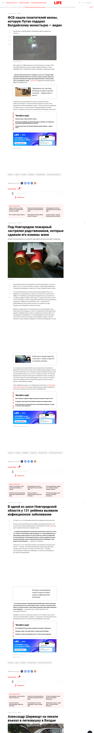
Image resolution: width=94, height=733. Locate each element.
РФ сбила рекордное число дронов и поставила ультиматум (53, 494)
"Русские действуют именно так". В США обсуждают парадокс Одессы (53, 488)
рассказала (34, 80)
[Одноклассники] (35, 183)
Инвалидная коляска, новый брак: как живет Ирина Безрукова (53, 725)
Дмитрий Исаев (17, 426)
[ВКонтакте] (31, 183)
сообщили (52, 526)
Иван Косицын (17, 657)
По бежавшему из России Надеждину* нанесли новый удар (53, 209)
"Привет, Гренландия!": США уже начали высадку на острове (16, 488)
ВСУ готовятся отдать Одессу (17, 214)
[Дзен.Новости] (22, 183)
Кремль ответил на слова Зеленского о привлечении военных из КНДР (16, 209)
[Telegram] (28, 183)
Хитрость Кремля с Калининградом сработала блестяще (34, 494)
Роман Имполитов (18, 148)
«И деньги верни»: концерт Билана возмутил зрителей (53, 215)
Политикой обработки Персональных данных (35, 7)
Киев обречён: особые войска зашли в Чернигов (35, 215)
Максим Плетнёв (24, 426)
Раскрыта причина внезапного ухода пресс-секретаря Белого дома (36, 209)
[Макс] (25, 183)
